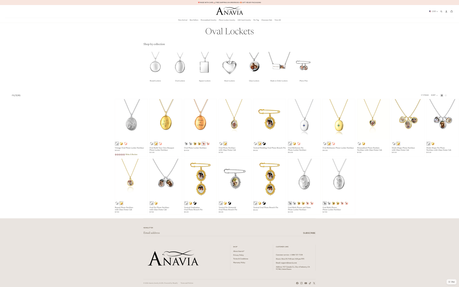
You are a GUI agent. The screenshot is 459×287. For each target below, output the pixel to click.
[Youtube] (305, 283)
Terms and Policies (187, 283)
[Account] (446, 11)
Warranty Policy (239, 263)
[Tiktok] (310, 283)
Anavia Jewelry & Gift (156, 283)
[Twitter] (314, 283)
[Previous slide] (118, 119)
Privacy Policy (238, 255)
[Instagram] (301, 283)
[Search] (441, 11)
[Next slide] (143, 119)
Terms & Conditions (240, 259)
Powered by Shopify (171, 283)
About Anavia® (238, 251)
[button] (434, 95)
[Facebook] (297, 283)
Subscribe (309, 233)
